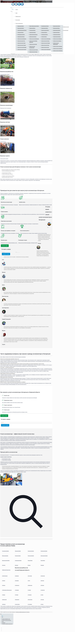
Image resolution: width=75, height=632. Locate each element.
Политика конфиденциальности (26, 2)
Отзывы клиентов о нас (4, 2)
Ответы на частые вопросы (12, 2)
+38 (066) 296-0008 (49, 1)
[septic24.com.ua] (18, 5)
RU (2, 615)
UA (12, 9)
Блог (17, 2)
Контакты (19, 2)
